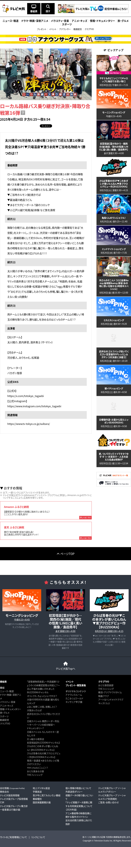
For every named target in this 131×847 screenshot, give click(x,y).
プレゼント (41, 29)
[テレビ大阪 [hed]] (13, 8)
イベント (52, 29)
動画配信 (77, 29)
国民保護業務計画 (42, 802)
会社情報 (12, 788)
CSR (2, 802)
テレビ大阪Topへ (65, 668)
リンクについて (38, 837)
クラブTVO (89, 29)
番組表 (3, 681)
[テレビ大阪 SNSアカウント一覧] (113, 478)
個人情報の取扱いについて (78, 788)
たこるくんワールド (74, 698)
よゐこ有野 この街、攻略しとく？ (42, 706)
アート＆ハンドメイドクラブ (110, 699)
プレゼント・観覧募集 (76, 685)
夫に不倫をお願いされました (40, 688)
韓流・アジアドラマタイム (110, 692)
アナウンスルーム (74, 694)
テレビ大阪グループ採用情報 (14, 798)
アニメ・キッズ (6, 705)
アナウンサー (65, 29)
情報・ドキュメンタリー (10, 709)
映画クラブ (103, 696)
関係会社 (4, 791)
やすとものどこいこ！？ (37, 767)
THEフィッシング (34, 774)
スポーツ (4, 716)
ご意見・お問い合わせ (108, 802)
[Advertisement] (46, 460)
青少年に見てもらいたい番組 (46, 795)
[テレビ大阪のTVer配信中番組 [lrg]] (93, 12)
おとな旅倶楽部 (105, 685)
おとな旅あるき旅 (35, 771)
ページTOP (67, 554)
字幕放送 (37, 791)
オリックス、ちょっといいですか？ (42, 696)
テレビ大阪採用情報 (9, 795)
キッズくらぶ (104, 703)
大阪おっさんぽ (34, 710)
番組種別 (37, 798)
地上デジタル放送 (41, 788)
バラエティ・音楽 (7, 701)
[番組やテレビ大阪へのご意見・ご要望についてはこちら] (113, 485)
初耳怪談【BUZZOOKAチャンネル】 (43, 742)
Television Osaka (101, 840)
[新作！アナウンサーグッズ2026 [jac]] (65, 39)
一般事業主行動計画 (10, 809)
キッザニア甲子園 (74, 701)
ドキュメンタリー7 (35, 728)
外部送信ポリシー (74, 791)
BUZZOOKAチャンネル (38, 692)
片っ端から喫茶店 (35, 739)
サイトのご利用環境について (13, 837)
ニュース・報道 (7, 691)
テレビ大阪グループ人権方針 (14, 806)
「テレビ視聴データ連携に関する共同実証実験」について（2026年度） (79, 806)
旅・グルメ (4, 712)
